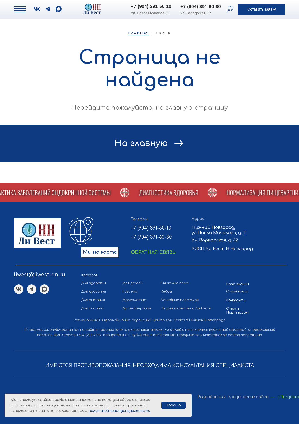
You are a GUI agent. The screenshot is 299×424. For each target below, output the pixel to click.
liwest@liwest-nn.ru (39, 274)
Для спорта (92, 308)
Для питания (93, 300)
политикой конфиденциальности (119, 411)
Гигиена (129, 292)
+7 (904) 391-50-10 (151, 6)
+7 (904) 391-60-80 (200, 6)
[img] (59, 9)
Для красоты (93, 292)
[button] (261, 9)
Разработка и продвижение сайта (233, 397)
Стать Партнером (237, 311)
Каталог (89, 275)
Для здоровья (93, 283)
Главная (138, 33)
